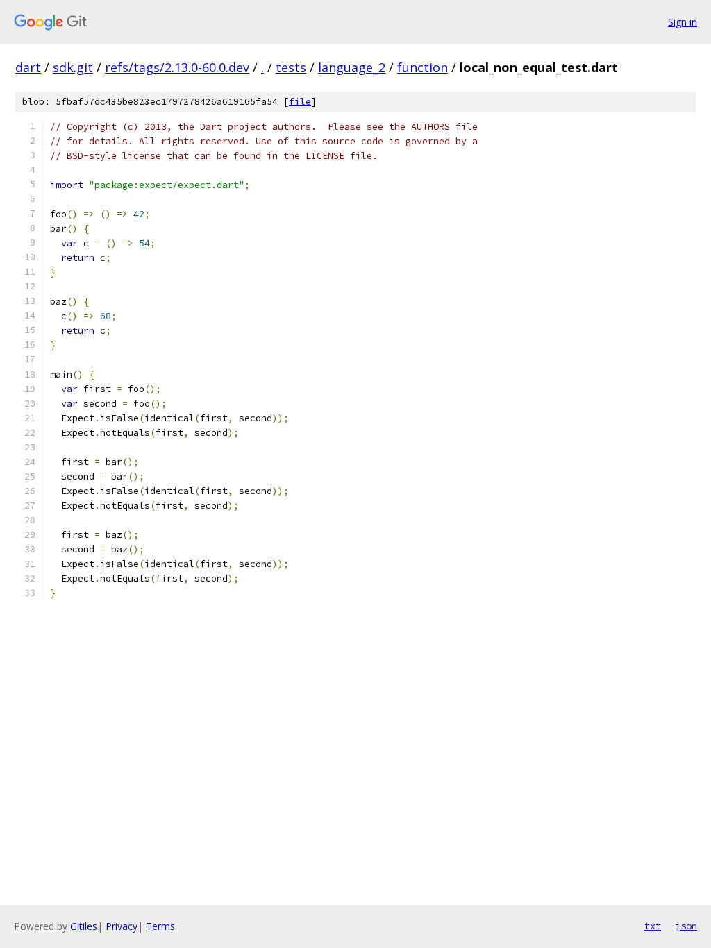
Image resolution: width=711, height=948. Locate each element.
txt (652, 926)
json (686, 926)
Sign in (682, 21)
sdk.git (73, 67)
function (422, 67)
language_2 (351, 67)
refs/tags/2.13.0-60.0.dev (177, 67)
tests (291, 67)
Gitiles (83, 926)
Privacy (121, 926)
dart (28, 67)
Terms (160, 926)
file (300, 102)
